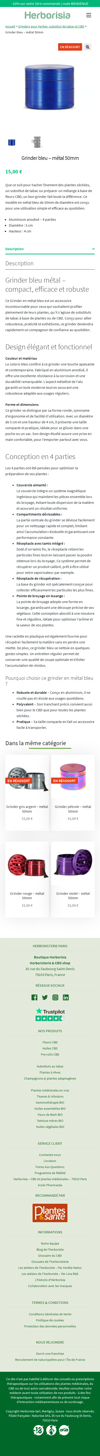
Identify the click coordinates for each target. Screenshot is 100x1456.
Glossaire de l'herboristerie (50, 1262)
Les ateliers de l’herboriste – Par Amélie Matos (50, 1268)
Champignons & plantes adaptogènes (50, 1078)
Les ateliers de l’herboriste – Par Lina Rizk (50, 1274)
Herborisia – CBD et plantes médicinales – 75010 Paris (50, 1179)
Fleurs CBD (50, 1042)
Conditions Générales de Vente (50, 1314)
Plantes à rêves (50, 1072)
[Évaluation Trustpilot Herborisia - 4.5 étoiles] (50, 1018)
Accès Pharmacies (50, 1185)
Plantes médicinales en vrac (50, 1090)
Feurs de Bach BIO (50, 1114)
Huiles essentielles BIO (50, 1108)
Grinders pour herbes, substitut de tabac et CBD (51, 26)
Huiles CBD (50, 1048)
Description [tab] (14, 248)
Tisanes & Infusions (50, 1096)
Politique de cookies (50, 1320)
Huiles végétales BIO (50, 1127)
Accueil (10, 26)
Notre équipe (50, 1243)
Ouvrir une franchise (50, 1353)
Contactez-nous (50, 1155)
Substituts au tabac (50, 1066)
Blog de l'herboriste (50, 1249)
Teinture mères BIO (50, 1121)
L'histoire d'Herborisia (50, 1280)
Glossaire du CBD (50, 1255)
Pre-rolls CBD (50, 1054)
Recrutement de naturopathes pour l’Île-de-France (50, 1360)
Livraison (50, 1161)
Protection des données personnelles (50, 1326)
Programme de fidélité (50, 1173)
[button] (87, 47)
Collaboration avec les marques (50, 1286)
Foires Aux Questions (50, 1167)
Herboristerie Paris (50, 946)
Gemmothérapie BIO (50, 1102)
